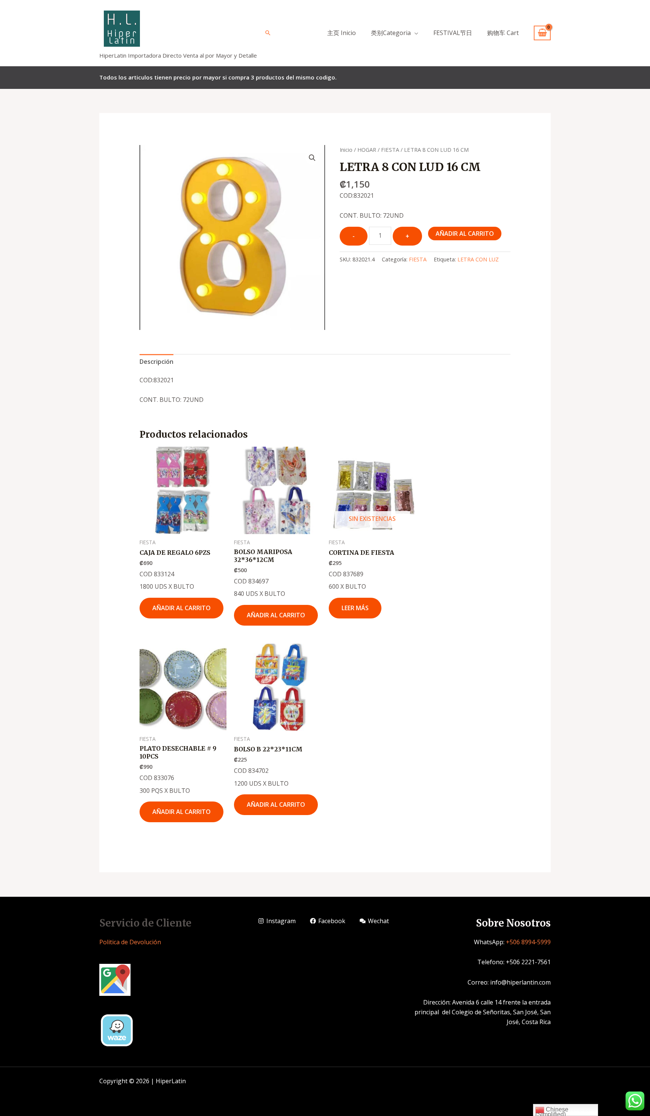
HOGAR (366, 149)
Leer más (355, 608)
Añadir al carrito (465, 233)
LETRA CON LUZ (478, 259)
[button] (312, 158)
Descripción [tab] (156, 361)
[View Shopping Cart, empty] (542, 33)
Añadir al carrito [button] (181, 608)
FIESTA (390, 149)
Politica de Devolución (130, 942)
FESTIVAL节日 (452, 33)
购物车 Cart (503, 33)
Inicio (346, 149)
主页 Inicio (341, 33)
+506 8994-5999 (528, 942)
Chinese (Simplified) (551, 1111)
